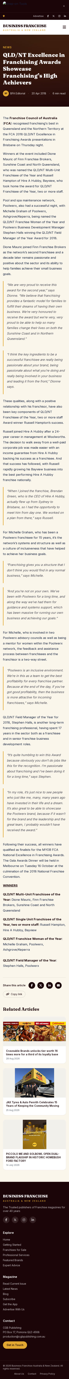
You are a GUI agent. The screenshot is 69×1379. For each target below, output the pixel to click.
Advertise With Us (13, 1309)
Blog (5, 1293)
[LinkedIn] (65, 16)
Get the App (10, 1304)
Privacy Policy (47, 1373)
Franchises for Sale (14, 1249)
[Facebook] (48, 16)
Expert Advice (11, 1265)
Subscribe (9, 1299)
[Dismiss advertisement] (64, 6)
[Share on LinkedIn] (49, 985)
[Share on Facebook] (32, 985)
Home (6, 1239)
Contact (32, 1373)
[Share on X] (40, 985)
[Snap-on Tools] (31, 6)
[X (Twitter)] (53, 16)
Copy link (16, 994)
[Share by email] (58, 985)
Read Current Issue (14, 1283)
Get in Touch (15, 1345)
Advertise (38, 16)
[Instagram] (59, 16)
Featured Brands (13, 1260)
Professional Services (16, 1255)
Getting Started (12, 1244)
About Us (19, 1373)
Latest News (10, 1288)
